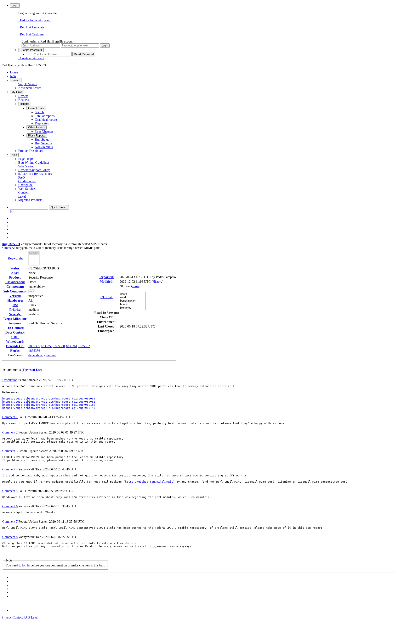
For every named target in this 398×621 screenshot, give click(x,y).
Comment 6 (10, 506)
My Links (17, 92)
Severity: (15, 314)
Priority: (15, 309)
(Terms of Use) (32, 369)
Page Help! (25, 159)
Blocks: (15, 350)
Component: (15, 286)
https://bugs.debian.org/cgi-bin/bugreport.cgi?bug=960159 (48, 404)
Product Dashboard (31, 150)
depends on (35, 355)
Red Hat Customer (31, 34)
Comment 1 (10, 417)
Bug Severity (43, 143)
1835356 (34, 350)
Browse (23, 96)
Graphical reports (46, 119)
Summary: (8, 248)
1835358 (46, 346)
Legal (22, 196)
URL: (15, 337)
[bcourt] (133, 304)
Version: (15, 296)
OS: (15, 305)
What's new (26, 166)
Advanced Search (29, 88)
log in (26, 565)
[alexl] (133, 297)
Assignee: (15, 323)
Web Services (27, 188)
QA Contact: (15, 328)
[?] (11, 211)
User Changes (44, 131)
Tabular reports (45, 116)
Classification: (15, 282)
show (135, 286)
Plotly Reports (36, 135)
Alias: (15, 273)
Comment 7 (10, 521)
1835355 (34, 346)
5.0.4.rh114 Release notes (35, 173)
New (13, 76)
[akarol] (133, 294)
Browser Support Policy (34, 170)
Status (14, 268)
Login (15, 5)
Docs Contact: (15, 332)
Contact (23, 192)
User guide (25, 185)
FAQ (21, 177)
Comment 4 (10, 469)
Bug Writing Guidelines (33, 162)
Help (14, 154)
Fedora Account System (34, 20)
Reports (24, 103)
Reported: (107, 277)
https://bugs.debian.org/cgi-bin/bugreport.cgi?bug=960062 (48, 401)
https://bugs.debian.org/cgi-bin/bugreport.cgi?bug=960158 (48, 407)
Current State (36, 108)
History (157, 281)
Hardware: (15, 300)
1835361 (71, 346)
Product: (15, 277)
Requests (24, 99)
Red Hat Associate (31, 27)
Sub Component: (15, 291)
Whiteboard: (15, 341)
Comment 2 (10, 432)
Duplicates (42, 123)
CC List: (107, 297)
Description (9, 380)
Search (16, 80)
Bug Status (42, 139)
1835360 (59, 346)
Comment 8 (10, 537)
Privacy (7, 617)
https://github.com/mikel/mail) (150, 481)
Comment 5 (10, 491)
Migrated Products (30, 200)
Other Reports (36, 127)
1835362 (84, 346)
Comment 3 (10, 451)
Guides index (27, 181)
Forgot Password (31, 49)
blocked (51, 355)
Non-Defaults (44, 147)
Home (14, 72)
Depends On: (15, 346)
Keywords (15, 258)
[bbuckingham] (133, 301)
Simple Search (27, 84)
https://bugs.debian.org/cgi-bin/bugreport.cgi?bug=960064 (48, 398)
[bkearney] (133, 308)
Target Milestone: (15, 318)
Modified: (106, 281)
